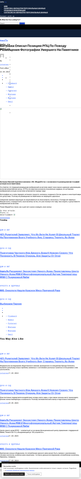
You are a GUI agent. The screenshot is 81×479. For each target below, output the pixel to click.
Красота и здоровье (17, 78)
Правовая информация (14, 10)
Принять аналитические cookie (14, 474)
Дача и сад (12, 58)
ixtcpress (4, 64)
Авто (10, 68)
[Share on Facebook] (42, 75)
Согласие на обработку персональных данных (26, 12)
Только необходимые (33, 474)
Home (6, 6)
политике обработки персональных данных (20, 470)
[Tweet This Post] (42, 310)
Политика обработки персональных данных (24, 8)
